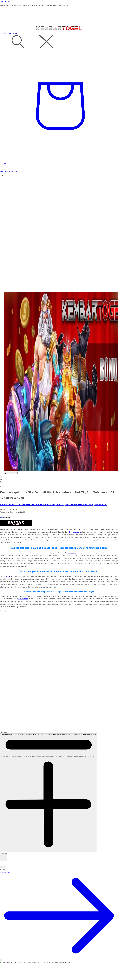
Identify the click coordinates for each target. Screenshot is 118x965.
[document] (59, 962)
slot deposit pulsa (74, 532)
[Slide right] (0, 482)
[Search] (59, 42)
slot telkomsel (23, 599)
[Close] (0, 960)
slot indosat (72, 553)
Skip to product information (9, 171)
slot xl (8, 576)
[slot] (16, 525)
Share (3, 867)
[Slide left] (0, 477)
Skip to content (5, 1)
